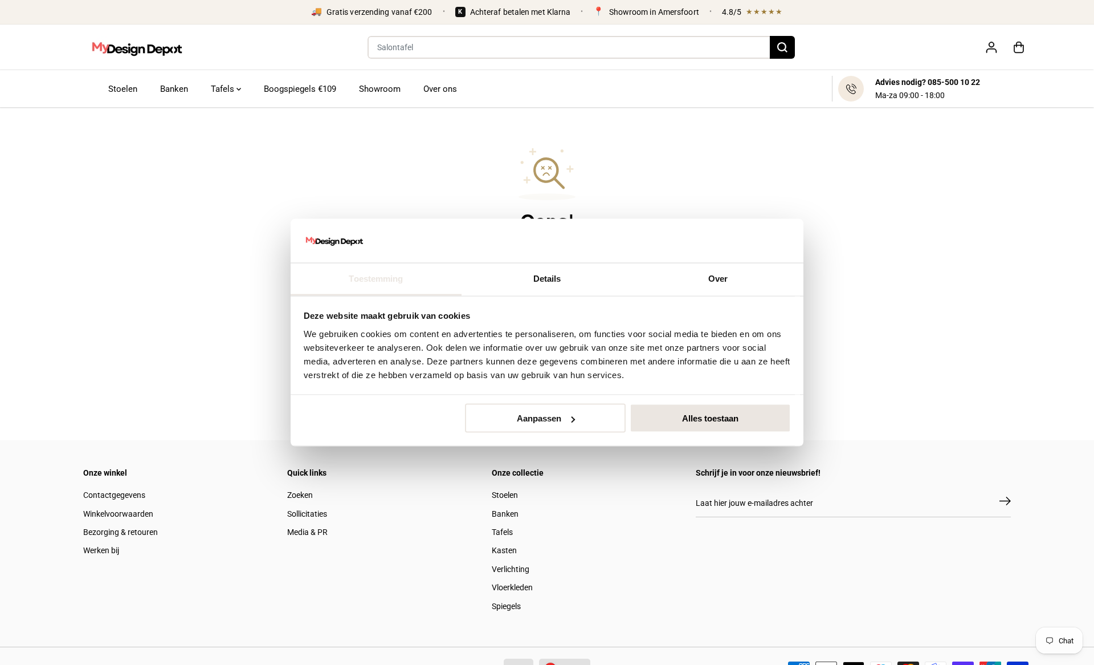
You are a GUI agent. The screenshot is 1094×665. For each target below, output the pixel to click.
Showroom (380, 89)
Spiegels (506, 606)
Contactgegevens (114, 495)
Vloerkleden (512, 587)
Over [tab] (718, 278)
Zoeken (300, 495)
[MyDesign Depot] (136, 47)
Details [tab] (547, 278)
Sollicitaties (307, 513)
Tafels (223, 89)
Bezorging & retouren (120, 532)
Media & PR (307, 532)
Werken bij (101, 550)
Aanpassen (539, 418)
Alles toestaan (710, 418)
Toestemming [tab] (376, 278)
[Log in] (991, 47)
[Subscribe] (1005, 503)
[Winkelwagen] (1018, 47)
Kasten (504, 550)
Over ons (440, 89)
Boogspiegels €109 (300, 89)
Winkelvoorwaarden (118, 513)
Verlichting (510, 569)
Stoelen (122, 89)
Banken (174, 89)
